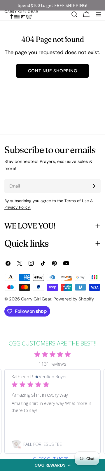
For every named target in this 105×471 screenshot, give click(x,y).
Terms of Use (76, 200)
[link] (52, 444)
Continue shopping (52, 71)
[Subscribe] (94, 186)
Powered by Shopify (73, 299)
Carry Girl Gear (36, 299)
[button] (52, 465)
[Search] (74, 14)
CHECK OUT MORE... (52, 459)
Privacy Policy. (17, 207)
